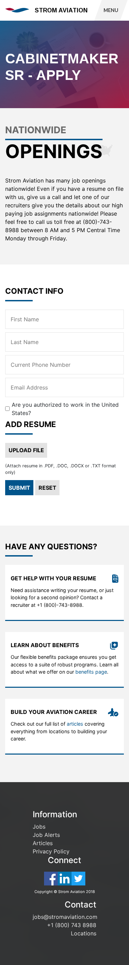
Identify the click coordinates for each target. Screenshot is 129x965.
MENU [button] (111, 10)
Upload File (26, 450)
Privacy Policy (51, 851)
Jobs (39, 826)
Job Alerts (46, 834)
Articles (43, 843)
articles (75, 724)
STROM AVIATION (61, 10)
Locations (83, 933)
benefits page (91, 672)
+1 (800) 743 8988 (71, 925)
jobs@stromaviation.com (65, 916)
